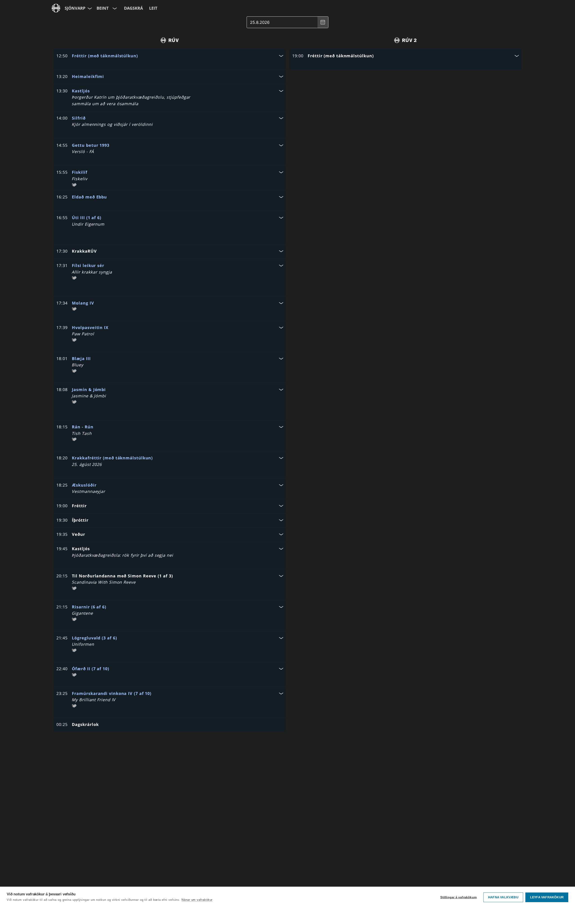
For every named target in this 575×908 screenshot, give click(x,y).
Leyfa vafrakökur (547, 897)
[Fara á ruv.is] (56, 8)
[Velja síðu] (89, 8)
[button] (169, 56)
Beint (102, 8)
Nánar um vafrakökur (196, 899)
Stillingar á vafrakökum (458, 897)
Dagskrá (133, 8)
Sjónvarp (75, 8)
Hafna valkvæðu (503, 897)
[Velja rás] (114, 8)
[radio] (169, 40)
